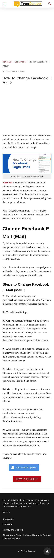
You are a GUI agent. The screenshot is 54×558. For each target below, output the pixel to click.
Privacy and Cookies (13, 530)
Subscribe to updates (26, 467)
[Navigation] (3, 4)
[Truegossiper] (28, 3)
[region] (27, 109)
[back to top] (47, 551)
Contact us (8, 519)
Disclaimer (8, 524)
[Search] (49, 4)
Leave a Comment (27, 479)
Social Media (20, 62)
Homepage (7, 62)
